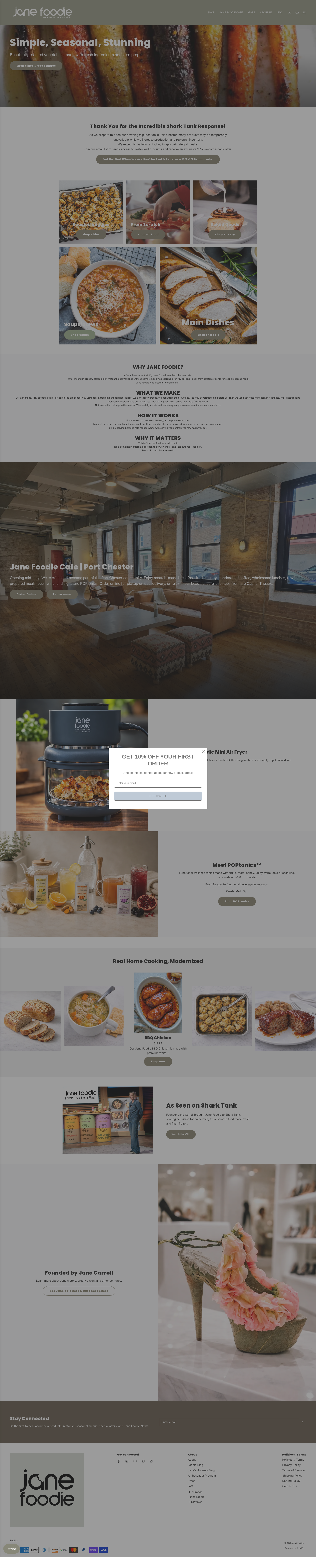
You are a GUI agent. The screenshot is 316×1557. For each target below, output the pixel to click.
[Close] (203, 752)
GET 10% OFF (158, 796)
